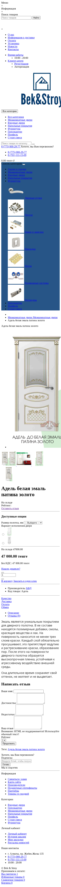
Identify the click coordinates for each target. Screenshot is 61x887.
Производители (16, 785)
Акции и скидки (17, 169)
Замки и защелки (34, 232)
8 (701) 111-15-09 (17, 155)
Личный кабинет (17, 833)
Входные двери (16, 122)
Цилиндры (31, 300)
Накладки (30, 249)
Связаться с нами (17, 779)
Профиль (13, 134)
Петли (28, 266)
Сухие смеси (15, 137)
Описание (13, 612)
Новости (12, 46)
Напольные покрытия (20, 125)
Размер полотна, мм (12, 522)
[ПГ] (7, 534)
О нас (11, 34)
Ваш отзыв (7, 728)
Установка (13, 43)
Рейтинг (6, 737)
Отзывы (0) (14, 615)
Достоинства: (8, 703)
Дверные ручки (33, 198)
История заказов (17, 836)
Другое (29, 215)
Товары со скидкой (18, 793)
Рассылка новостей (18, 842)
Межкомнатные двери (20, 119)
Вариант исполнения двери (16, 525)
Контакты (13, 49)
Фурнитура (14, 128)
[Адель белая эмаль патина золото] (9, 465)
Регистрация (21, 63)
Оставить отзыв (10, 508)
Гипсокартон (15, 131)
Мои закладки (15, 839)
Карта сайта (14, 782)
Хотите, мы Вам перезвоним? (37, 146)
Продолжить (9, 743)
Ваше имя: (7, 691)
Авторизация (21, 66)
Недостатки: (8, 714)
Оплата (12, 40)
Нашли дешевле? (10, 568)
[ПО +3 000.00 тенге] (7, 543)
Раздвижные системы (37, 283)
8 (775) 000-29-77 (17, 152)
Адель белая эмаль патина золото (26, 749)
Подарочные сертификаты (22, 788)
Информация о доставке (21, 37)
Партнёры (13, 790)
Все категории (16, 117)
